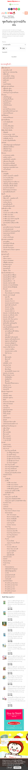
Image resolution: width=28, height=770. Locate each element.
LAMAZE (5, 507)
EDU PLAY (6, 448)
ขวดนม (5, 107)
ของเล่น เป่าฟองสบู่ (8, 373)
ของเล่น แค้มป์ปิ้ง (9, 309)
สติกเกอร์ (7, 335)
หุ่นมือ (6, 361)
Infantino (5, 505)
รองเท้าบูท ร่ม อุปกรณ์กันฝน (10, 92)
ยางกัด (7, 573)
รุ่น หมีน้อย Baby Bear (13, 452)
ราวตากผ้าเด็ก (7, 440)
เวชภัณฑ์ (3, 142)
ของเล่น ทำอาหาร (10, 301)
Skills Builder (9, 513)
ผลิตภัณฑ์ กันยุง (7, 149)
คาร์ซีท (7, 480)
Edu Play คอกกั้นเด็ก (10, 450)
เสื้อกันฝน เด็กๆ (7, 88)
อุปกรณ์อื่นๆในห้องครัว (9, 192)
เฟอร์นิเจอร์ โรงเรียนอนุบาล (8, 426)
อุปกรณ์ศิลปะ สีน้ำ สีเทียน (12, 331)
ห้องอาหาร (4, 171)
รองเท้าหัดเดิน (7, 84)
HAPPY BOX (6, 494)
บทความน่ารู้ (4, 755)
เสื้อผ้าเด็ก (6, 74)
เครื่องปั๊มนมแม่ (7, 97)
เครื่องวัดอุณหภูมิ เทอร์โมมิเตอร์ (11, 145)
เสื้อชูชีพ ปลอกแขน (8, 262)
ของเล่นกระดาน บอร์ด (11, 351)
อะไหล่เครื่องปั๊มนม (8, 99)
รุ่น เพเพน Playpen (12, 462)
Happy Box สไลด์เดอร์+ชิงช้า (13, 498)
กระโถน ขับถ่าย (7, 202)
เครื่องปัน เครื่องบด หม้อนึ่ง (10, 184)
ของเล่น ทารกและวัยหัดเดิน (10, 285)
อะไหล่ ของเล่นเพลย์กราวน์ (10, 423)
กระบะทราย (6, 407)
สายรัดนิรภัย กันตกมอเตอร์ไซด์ (11, 231)
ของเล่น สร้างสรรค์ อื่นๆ (11, 345)
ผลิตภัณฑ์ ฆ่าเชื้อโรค (8, 147)
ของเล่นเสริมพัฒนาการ (7, 273)
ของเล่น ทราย (7, 385)
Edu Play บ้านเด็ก (10, 464)
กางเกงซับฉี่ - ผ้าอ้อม (9, 76)
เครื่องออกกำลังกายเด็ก (9, 421)
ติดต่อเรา (3, 753)
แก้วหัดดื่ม (6, 174)
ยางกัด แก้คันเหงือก (8, 126)
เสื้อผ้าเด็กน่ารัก (5, 68)
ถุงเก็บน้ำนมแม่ (7, 101)
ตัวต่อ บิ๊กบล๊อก (7, 411)
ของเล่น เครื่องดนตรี (8, 317)
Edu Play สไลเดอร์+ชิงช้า (12, 466)
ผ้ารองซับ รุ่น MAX (10, 589)
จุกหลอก (5, 124)
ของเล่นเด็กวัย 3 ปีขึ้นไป (9, 277)
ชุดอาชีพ (7, 297)
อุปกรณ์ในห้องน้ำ (7, 204)
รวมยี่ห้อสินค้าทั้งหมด (6, 749)
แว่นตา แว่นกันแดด (8, 237)
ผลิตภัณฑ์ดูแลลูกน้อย (10, 571)
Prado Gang (6, 563)
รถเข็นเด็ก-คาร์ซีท (6, 208)
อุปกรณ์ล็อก (6, 241)
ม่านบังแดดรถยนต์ (8, 229)
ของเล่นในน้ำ (6, 268)
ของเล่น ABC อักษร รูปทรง (10, 319)
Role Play (8, 527)
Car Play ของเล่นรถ (12, 535)
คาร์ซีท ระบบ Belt (8, 214)
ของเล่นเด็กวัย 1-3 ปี (8, 279)
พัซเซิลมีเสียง (8, 377)
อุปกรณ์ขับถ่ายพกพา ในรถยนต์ (11, 227)
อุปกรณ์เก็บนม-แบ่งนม (9, 109)
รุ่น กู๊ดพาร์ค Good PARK (13, 458)
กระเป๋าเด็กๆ (6, 235)
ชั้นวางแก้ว (6, 434)
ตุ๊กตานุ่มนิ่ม (8, 357)
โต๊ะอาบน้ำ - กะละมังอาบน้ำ (10, 198)
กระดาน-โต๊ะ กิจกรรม (9, 347)
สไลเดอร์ (5, 393)
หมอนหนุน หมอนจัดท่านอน (10, 167)
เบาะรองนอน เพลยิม (8, 155)
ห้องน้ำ (3, 194)
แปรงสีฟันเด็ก (7, 196)
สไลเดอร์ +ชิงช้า (7, 395)
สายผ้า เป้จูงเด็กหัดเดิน (9, 140)
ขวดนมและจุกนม (9, 567)
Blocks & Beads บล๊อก (13, 517)
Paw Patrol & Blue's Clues (12, 511)
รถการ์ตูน (5, 405)
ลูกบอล (5, 419)
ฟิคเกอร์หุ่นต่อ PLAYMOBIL (12, 293)
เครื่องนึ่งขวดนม (7, 105)
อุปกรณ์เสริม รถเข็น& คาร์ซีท (11, 222)
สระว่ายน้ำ (6, 256)
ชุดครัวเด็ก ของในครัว (11, 305)
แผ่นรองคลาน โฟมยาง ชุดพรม (11, 249)
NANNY (5, 559)
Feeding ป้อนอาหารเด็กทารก (11, 182)
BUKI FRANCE (7, 446)
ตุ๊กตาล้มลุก (8, 369)
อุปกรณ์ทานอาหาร (10, 577)
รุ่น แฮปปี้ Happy (11, 454)
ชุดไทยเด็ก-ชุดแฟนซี (8, 78)
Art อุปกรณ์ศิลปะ (11, 551)
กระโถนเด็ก (8, 579)
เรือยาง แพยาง (7, 258)
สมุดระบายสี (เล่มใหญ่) (11, 341)
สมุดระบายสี (10, 553)
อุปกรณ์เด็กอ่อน (5, 119)
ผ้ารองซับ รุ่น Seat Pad (11, 585)
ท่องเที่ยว (3, 225)
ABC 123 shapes (11, 515)
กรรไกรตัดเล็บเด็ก (8, 122)
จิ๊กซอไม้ (7, 381)
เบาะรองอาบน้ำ (7, 200)
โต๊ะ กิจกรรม (8, 353)
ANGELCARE (7, 444)
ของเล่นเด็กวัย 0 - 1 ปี (9, 281)
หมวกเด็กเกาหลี (7, 70)
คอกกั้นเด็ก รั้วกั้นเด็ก (8, 243)
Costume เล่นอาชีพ (12, 531)
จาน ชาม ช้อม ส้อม (8, 178)
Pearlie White (7, 561)
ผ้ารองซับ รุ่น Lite (10, 587)
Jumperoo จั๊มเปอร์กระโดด (10, 136)
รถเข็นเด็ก (6, 210)
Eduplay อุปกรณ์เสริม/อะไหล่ (13, 472)
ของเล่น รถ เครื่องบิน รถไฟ (10, 315)
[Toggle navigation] (26, 13)
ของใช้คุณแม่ (4, 115)
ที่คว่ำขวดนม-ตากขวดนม (10, 190)
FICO (4, 476)
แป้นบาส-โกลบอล (8, 403)
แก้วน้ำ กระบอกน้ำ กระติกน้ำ (11, 176)
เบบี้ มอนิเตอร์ (7, 169)
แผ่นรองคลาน (7, 417)
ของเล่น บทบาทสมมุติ (9, 295)
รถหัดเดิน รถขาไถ (8, 138)
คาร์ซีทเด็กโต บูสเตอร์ (9, 220)
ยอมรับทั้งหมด (17, 767)
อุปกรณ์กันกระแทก (8, 245)
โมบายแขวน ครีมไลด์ (9, 163)
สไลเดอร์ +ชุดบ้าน (8, 397)
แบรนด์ (3, 442)
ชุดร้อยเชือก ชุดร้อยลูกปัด (10, 323)
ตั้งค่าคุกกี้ (10, 767)
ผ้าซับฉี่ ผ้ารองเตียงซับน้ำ (10, 165)
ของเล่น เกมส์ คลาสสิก (9, 283)
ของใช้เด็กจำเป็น (9, 492)
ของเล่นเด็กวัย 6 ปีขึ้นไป (9, 275)
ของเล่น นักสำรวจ (10, 311)
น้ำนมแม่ (3, 95)
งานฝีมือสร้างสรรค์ (8, 329)
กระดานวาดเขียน (9, 349)
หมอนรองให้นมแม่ (8, 113)
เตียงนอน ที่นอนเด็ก (8, 161)
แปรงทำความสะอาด (8, 188)
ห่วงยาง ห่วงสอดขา (8, 260)
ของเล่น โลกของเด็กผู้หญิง (10, 287)
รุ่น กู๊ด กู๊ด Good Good (13, 460)
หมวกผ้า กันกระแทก (8, 247)
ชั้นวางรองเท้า (7, 436)
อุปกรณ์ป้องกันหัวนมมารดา (10, 111)
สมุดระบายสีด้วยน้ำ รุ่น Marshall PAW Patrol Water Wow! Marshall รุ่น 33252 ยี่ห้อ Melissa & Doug (17, 668)
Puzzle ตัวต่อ (10, 541)
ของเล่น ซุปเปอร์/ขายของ (12, 303)
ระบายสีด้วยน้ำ (9, 333)
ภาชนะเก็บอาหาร (8, 180)
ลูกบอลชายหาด (7, 264)
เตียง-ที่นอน (6, 428)
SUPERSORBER (7, 581)
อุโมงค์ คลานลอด (7, 409)
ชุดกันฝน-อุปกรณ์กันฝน (7, 86)
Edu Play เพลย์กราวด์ (11, 470)
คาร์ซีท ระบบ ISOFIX (9, 216)
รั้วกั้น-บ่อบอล (6, 413)
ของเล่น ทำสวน (9, 307)
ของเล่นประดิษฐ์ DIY (10, 343)
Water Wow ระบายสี (12, 549)
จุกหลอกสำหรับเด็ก (10, 575)
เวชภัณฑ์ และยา (7, 151)
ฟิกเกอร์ (5, 289)
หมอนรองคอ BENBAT (9, 233)
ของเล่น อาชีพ (9, 299)
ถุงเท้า (5, 82)
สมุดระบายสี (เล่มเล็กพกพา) (12, 339)
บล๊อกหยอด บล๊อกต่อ (8, 321)
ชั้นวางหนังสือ (7, 432)
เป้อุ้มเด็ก (5, 132)
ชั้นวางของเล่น (7, 438)
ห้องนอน (3, 153)
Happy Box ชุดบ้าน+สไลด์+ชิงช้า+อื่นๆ (15, 500)
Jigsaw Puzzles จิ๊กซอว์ (13, 543)
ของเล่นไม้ (6, 389)
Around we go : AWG (9, 134)
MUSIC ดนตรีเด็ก (11, 521)
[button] (22, 13)
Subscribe (4, 742)
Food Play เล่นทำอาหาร (13, 533)
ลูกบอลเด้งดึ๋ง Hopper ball (12, 371)
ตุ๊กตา (4, 355)
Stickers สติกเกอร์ (12, 547)
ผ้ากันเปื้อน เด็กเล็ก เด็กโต (10, 186)
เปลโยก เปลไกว (7, 157)
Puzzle (7, 539)
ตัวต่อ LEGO (8, 291)
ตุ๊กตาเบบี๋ (7, 359)
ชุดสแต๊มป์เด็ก (10, 555)
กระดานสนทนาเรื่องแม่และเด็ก (9, 751)
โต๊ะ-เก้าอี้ (5, 430)
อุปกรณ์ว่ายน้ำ (5, 254)
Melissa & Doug (7, 509)
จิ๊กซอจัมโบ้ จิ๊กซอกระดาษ (12, 383)
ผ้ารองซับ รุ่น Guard (10, 591)
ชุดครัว (5, 415)
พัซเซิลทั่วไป (8, 379)
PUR (4, 565)
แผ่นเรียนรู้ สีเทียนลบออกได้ (10, 327)
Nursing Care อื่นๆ (8, 128)
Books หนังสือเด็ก (12, 519)
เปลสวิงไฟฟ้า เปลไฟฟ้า (9, 159)
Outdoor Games (11, 525)
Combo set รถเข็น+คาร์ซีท (10, 212)
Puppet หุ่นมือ (11, 537)
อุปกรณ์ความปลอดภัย (7, 239)
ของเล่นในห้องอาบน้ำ (9, 206)
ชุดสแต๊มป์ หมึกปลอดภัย (11, 337)
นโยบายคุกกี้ (17, 764)
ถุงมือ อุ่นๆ (6, 80)
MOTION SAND (7, 557)
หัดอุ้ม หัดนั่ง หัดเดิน (6, 130)
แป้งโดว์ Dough (7, 387)
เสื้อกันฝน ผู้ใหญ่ (7, 90)
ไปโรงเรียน (4, 252)
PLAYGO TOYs (7, 503)
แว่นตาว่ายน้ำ (7, 266)
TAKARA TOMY (7, 593)
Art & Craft (8, 545)
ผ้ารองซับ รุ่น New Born (11, 583)
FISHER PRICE (7, 474)
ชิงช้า (4, 399)
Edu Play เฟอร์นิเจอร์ (11, 468)
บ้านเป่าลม (8, 367)
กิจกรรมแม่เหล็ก (7, 325)
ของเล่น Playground (6, 391)
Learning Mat (10, 523)
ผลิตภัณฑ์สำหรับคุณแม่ (11, 569)
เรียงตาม (4, 42)
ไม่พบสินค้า (4, 52)
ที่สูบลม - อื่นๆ (7, 270)
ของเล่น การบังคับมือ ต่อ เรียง (11, 313)
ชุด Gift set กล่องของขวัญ (10, 72)
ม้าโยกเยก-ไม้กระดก (8, 401)
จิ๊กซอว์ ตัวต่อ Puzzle (8, 375)
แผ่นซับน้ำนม (6, 103)
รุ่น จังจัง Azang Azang (13, 456)
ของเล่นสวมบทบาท (12, 529)
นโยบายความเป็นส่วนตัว (7, 764)
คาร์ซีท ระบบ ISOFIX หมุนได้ (11, 218)
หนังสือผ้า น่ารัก (7, 363)
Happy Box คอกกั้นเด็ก (11, 496)
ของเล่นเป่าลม (7, 365)
